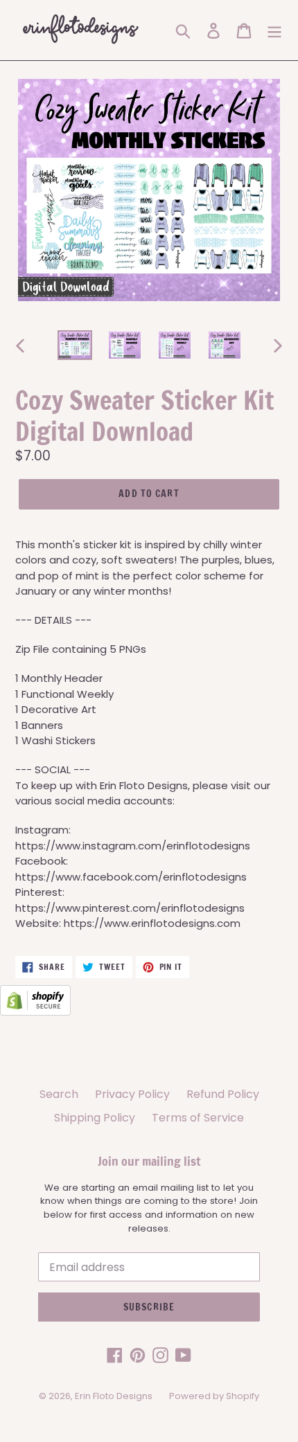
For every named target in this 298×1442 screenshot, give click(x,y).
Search (59, 1094)
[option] (75, 345)
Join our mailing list (149, 1161)
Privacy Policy (132, 1094)
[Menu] (274, 30)
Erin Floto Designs (113, 1396)
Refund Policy (222, 1094)
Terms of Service (198, 1118)
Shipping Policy (94, 1118)
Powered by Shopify (214, 1396)
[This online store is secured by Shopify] (35, 1012)
